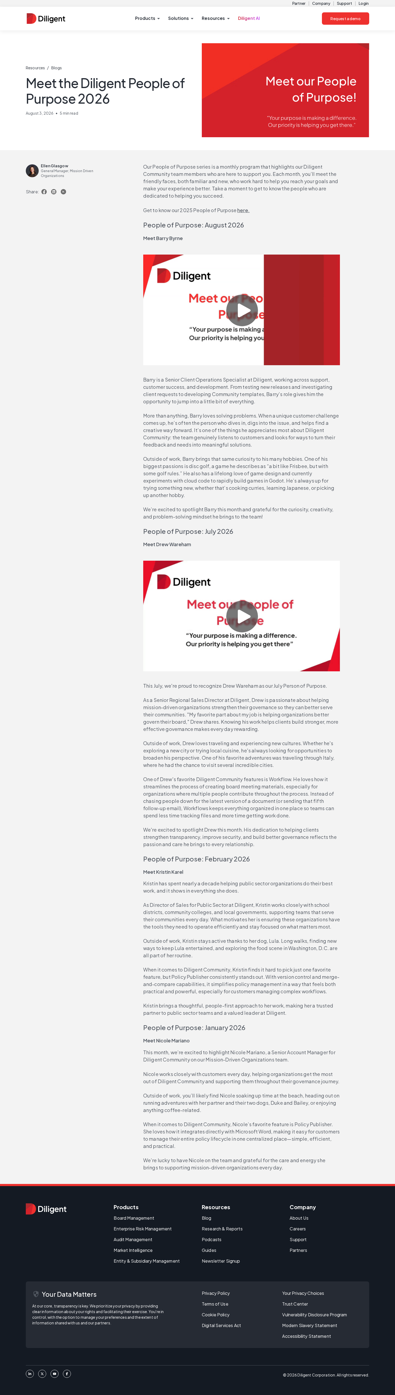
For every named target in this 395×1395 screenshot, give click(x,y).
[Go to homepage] (46, 1209)
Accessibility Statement (306, 1336)
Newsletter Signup (221, 1261)
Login (364, 3)
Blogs (56, 67)
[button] (147, 18)
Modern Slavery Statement (309, 1325)
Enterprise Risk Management (143, 1228)
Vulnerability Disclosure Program (314, 1314)
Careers (298, 1228)
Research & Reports (222, 1228)
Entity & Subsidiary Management (147, 1261)
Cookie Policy (215, 1314)
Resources (35, 67)
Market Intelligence (133, 1250)
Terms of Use (215, 1304)
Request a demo (346, 18)
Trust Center (295, 1304)
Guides (209, 1250)
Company (321, 3)
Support (344, 3)
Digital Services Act (221, 1325)
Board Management (134, 1218)
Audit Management (133, 1239)
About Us (299, 1218)
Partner (299, 3)
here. (243, 210)
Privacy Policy (216, 1293)
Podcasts (211, 1239)
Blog (206, 1218)
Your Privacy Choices (303, 1293)
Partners (298, 1250)
